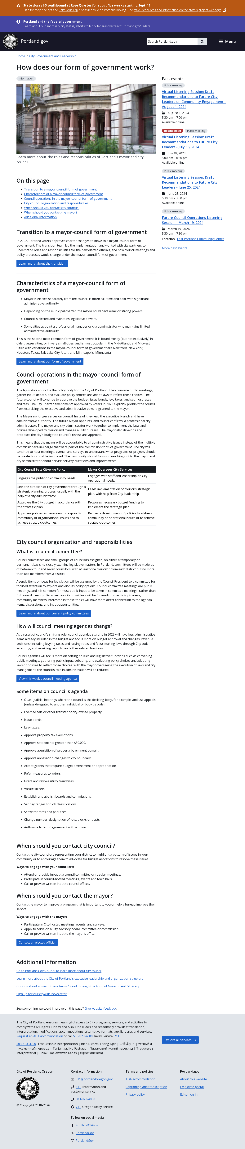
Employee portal (192, 1087)
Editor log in (189, 1094)
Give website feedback (100, 1008)
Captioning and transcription (146, 1087)
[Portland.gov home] (25, 41)
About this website (193, 1079)
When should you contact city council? (51, 208)
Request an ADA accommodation (39, 1036)
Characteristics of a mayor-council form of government (63, 194)
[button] (227, 41)
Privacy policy (135, 1094)
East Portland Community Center (200, 239)
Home (20, 56)
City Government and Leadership (52, 56)
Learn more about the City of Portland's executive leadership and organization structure (79, 978)
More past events (174, 248)
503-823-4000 (83, 1036)
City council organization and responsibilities (56, 203)
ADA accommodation (140, 1079)
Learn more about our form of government (50, 361)
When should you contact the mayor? (50, 212)
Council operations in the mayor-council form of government (68, 198)
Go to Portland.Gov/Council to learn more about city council (58, 971)
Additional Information (40, 217)
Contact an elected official (37, 942)
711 (116, 1036)
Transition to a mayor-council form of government (60, 189)
